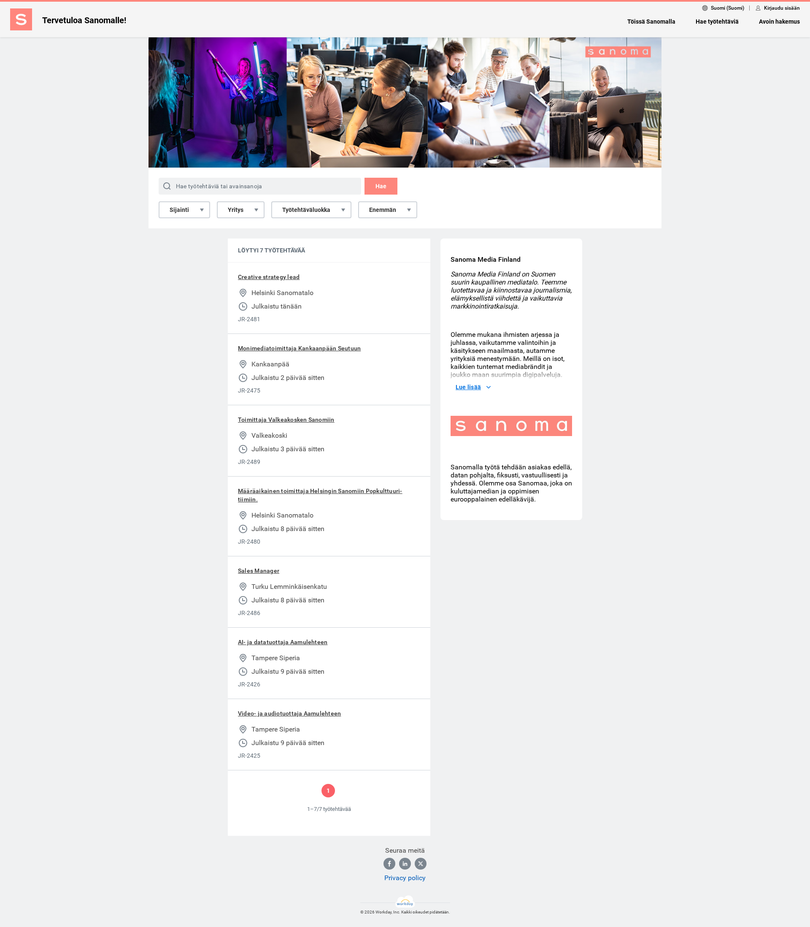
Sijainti (179, 209)
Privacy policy (405, 878)
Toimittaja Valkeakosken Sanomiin (286, 419)
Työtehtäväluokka (306, 209)
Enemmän (382, 209)
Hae (380, 186)
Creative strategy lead (269, 277)
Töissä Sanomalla (651, 21)
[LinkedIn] (405, 864)
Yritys (235, 209)
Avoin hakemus (779, 21)
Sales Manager (258, 570)
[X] (421, 864)
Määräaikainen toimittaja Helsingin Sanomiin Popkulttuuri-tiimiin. (320, 495)
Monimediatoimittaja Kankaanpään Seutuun (299, 348)
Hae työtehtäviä (717, 21)
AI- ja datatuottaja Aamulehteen (282, 642)
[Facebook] (389, 864)
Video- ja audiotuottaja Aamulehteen (289, 713)
